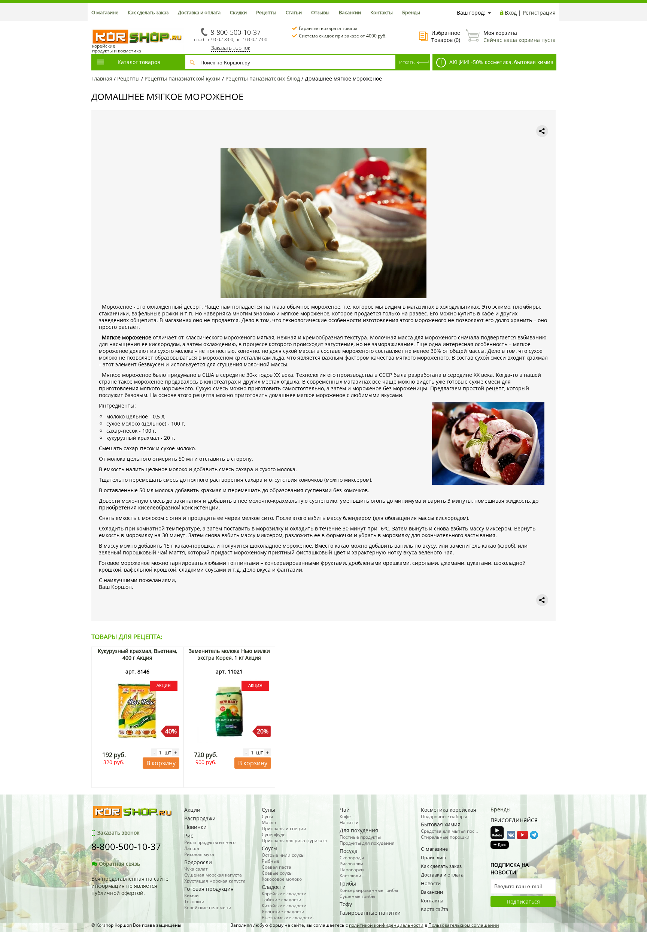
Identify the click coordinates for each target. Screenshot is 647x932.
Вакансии (350, 12)
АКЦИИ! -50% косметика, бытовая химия (500, 62)
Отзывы (320, 12)
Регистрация (539, 12)
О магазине (104, 12)
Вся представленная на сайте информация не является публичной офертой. (129, 885)
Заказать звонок (230, 47)
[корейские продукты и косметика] (95, 24)
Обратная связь (119, 863)
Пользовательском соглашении (463, 925)
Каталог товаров (139, 62)
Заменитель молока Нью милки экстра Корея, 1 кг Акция (229, 654)
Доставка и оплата (199, 12)
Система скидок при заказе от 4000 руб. (342, 36)
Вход (511, 12)
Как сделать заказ (148, 12)
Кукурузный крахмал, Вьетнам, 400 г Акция (137, 654)
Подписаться (523, 901)
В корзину (161, 763)
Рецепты (266, 12)
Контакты (381, 12)
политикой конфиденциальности (386, 925)
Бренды (411, 12)
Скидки (238, 12)
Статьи (294, 12)
